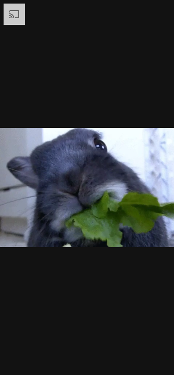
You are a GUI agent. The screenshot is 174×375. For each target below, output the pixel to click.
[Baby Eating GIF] (87, 187)
